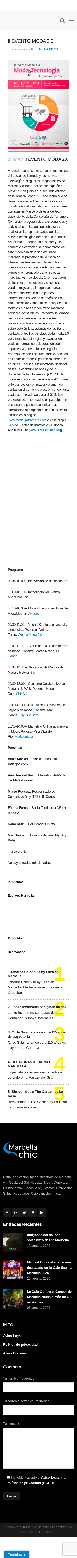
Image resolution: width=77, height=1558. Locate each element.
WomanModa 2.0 (30, 635)
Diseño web (48, 1532)
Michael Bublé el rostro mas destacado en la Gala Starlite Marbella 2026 (49, 1267)
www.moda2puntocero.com (27, 420)
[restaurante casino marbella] (38, 4)
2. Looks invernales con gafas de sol (37, 1007)
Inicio (11, 49)
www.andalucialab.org (45, 430)
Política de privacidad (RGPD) (30, 1483)
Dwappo (33, 613)
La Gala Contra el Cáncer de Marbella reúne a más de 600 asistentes (49, 1297)
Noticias (22, 49)
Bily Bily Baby (29, 715)
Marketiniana (24, 736)
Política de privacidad (20, 1345)
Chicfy (20, 694)
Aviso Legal (12, 1336)
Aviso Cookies (14, 1353)
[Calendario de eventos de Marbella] (38, 914)
